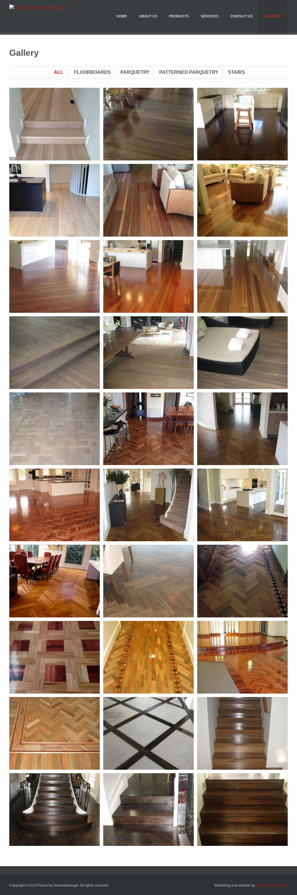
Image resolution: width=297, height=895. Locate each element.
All (58, 72)
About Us (148, 16)
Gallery (273, 16)
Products (179, 16)
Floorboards (92, 72)
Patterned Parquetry (188, 72)
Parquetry (135, 72)
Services (209, 16)
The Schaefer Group (272, 885)
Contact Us (241, 16)
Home (122, 16)
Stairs (236, 72)
